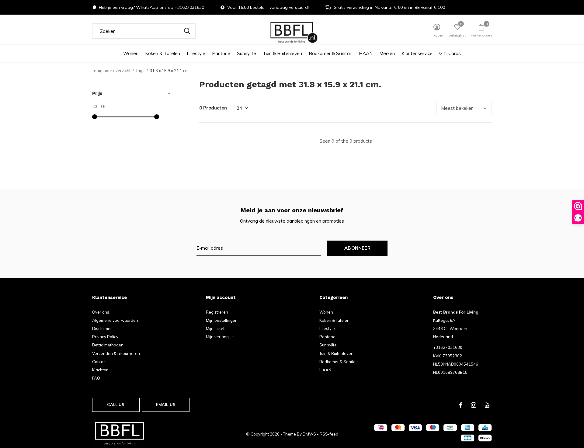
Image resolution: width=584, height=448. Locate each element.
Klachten (100, 369)
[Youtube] (487, 405)
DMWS (309, 434)
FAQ (96, 378)
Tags (140, 70)
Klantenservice (417, 53)
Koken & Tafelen (162, 53)
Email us (166, 404)
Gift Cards (450, 53)
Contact (99, 361)
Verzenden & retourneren (116, 353)
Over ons (100, 312)
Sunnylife (246, 53)
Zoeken (187, 31)
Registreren (217, 312)
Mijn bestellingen (222, 320)
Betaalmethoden (107, 344)
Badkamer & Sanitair (330, 53)
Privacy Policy (105, 336)
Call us (115, 404)
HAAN (366, 53)
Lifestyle (196, 53)
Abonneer (357, 248)
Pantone (221, 53)
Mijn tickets (216, 328)
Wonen (130, 53)
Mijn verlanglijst (220, 336)
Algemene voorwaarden (115, 320)
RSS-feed (329, 434)
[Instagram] (473, 405)
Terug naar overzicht (111, 70)
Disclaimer (102, 328)
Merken (387, 53)
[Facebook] (460, 405)
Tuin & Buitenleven (282, 53)
